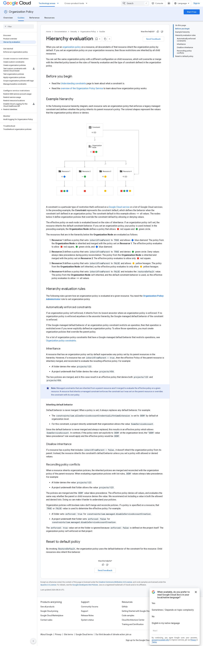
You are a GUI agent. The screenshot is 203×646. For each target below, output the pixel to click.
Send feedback (153, 39)
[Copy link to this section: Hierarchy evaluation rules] (88, 289)
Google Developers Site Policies (85, 585)
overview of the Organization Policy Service (82, 88)
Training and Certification (133, 624)
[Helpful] (158, 32)
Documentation (61, 32)
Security (73, 32)
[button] (18, 109)
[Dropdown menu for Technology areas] (58, 3)
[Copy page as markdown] (105, 39)
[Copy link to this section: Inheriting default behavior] (75, 404)
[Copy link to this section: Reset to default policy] (83, 542)
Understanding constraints (73, 83)
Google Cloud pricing (49, 611)
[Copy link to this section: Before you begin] (75, 76)
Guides (21, 17)
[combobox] (135, 3)
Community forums (89, 607)
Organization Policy (21, 12)
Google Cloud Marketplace (51, 615)
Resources (49, 17)
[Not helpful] (162, 32)
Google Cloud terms (84, 634)
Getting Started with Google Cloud (136, 611)
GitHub (125, 607)
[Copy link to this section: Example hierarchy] (76, 99)
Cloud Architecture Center (133, 620)
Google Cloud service (119, 207)
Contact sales (46, 620)
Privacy (58, 634)
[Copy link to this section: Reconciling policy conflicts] (83, 464)
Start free (191, 12)
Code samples (128, 615)
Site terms (68, 634)
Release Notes (87, 615)
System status (87, 620)
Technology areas (47, 3)
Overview (8, 17)
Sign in (196, 3)
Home (48, 32)
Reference (34, 17)
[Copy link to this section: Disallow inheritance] (74, 444)
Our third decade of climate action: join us (113, 634)
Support (84, 611)
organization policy (72, 47)
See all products (47, 607)
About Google (46, 634)
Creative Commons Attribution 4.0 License (115, 582)
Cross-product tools (74, 3)
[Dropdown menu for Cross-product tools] (87, 3)
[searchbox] (18, 26)
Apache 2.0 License (48, 585)
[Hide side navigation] (33, 641)
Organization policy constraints (61, 340)
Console (159, 3)
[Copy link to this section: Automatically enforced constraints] (94, 307)
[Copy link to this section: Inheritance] (63, 348)
